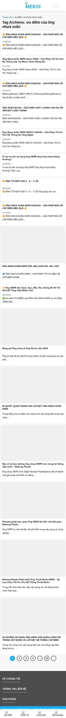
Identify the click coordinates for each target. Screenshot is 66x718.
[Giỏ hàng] (62, 5)
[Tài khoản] (55, 5)
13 (46, 658)
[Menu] (4, 5)
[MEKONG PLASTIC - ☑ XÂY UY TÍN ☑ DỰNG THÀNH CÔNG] (33, 5)
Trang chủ (7, 17)
